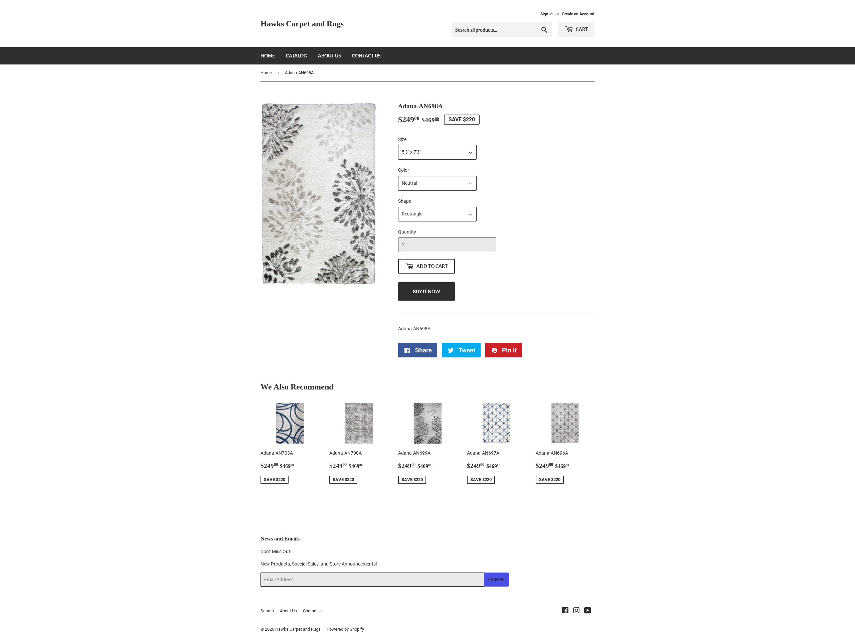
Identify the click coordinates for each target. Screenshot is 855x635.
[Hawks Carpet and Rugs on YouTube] (587, 611)
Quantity (407, 231)
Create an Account (578, 14)
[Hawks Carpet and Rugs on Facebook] (565, 611)
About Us (329, 55)
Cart (581, 29)
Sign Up (496, 579)
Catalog (296, 55)
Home (268, 55)
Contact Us (366, 55)
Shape (404, 201)
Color (403, 170)
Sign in (546, 14)
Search (267, 610)
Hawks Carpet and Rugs (302, 23)
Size (402, 139)
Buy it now (426, 291)
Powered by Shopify (345, 629)
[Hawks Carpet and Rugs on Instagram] (576, 611)
